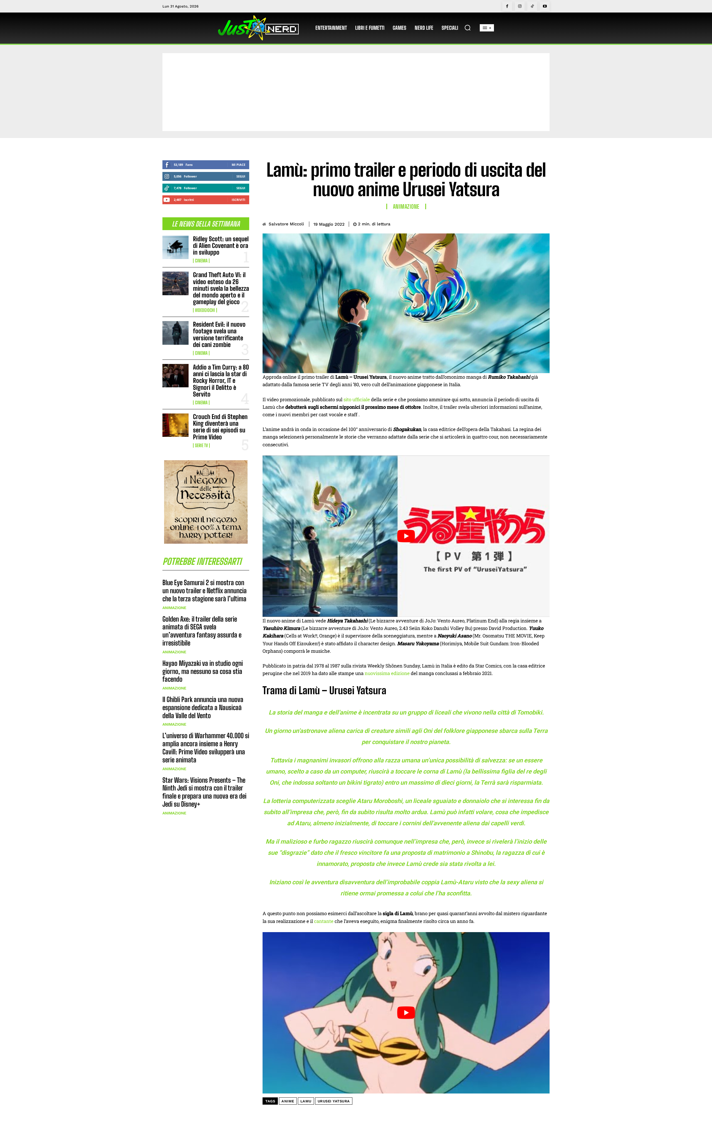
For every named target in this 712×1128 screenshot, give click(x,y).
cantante (323, 921)
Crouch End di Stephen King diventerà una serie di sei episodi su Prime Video (220, 427)
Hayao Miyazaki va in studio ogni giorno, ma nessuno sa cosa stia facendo (202, 671)
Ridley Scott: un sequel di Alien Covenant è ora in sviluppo (221, 245)
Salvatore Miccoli (286, 223)
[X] (505, 223)
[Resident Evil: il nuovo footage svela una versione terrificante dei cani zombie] (175, 332)
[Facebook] (507, 6)
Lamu (306, 1101)
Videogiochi (205, 310)
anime (287, 1101)
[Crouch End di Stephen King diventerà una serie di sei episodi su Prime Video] (175, 425)
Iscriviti (238, 200)
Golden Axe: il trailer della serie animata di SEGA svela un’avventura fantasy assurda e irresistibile (201, 631)
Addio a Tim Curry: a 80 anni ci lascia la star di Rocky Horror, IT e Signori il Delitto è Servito (221, 380)
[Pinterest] (517, 223)
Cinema (201, 260)
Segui (240, 176)
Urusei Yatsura (334, 1101)
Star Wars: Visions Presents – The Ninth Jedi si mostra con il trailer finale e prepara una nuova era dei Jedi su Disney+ (204, 792)
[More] (544, 223)
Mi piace (238, 164)
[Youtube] (545, 6)
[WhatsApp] (530, 223)
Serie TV (201, 445)
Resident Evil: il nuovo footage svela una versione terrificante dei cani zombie (219, 334)
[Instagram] (520, 6)
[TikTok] (532, 6)
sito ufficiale (356, 399)
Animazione (174, 608)
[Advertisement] (356, 92)
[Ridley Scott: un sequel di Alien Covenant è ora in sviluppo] (175, 247)
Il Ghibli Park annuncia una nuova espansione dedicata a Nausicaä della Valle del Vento (202, 707)
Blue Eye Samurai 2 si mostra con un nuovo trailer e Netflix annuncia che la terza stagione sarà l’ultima (204, 590)
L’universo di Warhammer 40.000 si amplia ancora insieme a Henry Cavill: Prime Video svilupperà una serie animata (205, 748)
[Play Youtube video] (406, 536)
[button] (467, 27)
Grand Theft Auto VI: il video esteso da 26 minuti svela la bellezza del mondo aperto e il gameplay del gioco (221, 288)
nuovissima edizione (387, 673)
